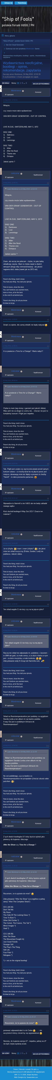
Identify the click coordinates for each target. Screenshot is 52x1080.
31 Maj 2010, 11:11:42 (10, 831)
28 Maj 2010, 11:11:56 (10, 711)
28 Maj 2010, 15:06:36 (10, 745)
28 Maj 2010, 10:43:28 (10, 543)
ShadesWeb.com (32, 1077)
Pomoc (15, 1069)
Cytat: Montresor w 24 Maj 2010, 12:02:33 (22, 189)
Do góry (5, 1053)
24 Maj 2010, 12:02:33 (10, 100)
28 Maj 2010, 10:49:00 (10, 604)
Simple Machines (32, 1074)
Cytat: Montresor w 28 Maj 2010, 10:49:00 (22, 637)
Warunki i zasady (24, 1069)
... (25, 83)
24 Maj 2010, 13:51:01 (10, 319)
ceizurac (15, 173)
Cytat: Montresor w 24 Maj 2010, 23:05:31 (22, 387)
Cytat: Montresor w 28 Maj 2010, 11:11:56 (22, 752)
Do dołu (5, 83)
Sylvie (37, 49)
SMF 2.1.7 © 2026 (20, 1074)
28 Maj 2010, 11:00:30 (10, 630)
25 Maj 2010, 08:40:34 (10, 380)
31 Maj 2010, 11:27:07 (10, 1010)
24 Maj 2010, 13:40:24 (10, 183)
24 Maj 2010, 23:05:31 (10, 346)
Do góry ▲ (35, 1069)
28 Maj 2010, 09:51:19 (10, 498)
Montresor (16, 90)
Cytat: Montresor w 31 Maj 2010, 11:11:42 (22, 872)
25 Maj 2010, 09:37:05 (10, 463)
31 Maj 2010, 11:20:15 (10, 866)
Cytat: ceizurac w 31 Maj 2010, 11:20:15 (21, 1017)
